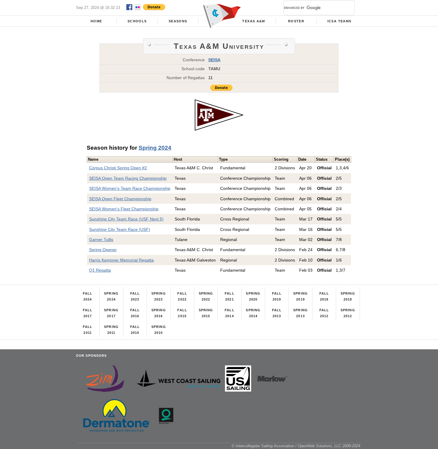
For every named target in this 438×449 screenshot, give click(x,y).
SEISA (214, 59)
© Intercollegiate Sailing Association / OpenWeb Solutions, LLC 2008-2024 (296, 446)
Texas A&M (253, 21)
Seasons (178, 21)
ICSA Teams (339, 21)
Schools (137, 21)
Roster (296, 21)
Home (96, 21)
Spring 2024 (155, 148)
